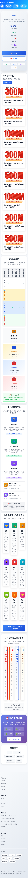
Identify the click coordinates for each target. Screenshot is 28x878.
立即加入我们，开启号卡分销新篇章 (14, 628)
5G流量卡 (19, 855)
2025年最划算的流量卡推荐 (7, 818)
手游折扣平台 (10, 760)
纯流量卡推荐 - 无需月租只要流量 (8, 815)
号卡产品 (15, 6)
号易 (9, 752)
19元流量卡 (4, 855)
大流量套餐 (12, 855)
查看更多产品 (7, 82)
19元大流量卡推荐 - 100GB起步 (8, 821)
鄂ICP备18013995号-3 (14, 873)
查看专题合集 (14, 739)
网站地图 (3, 844)
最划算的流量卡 (9, 756)
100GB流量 (4, 861)
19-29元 (3, 801)
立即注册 (14, 53)
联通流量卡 (3, 780)
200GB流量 (12, 861)
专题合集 (23, 6)
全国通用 (9, 858)
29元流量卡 (16, 858)
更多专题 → (4, 826)
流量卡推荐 (17, 752)
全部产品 (3, 789)
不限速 (3, 858)
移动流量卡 (3, 786)
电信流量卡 (3, 783)
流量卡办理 (19, 756)
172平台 (19, 760)
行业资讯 (8, 6)
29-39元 (3, 803)
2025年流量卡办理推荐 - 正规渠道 (9, 824)
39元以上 (3, 806)
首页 (2, 6)
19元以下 (3, 798)
